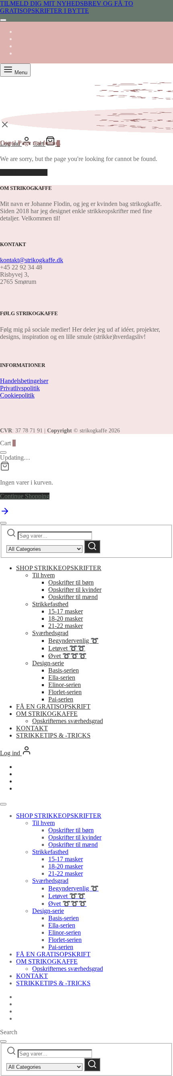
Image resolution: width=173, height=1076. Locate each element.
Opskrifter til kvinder (74, 589)
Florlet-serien (65, 692)
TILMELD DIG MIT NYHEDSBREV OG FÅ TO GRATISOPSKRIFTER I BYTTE (66, 7)
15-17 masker (65, 611)
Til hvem (43, 575)
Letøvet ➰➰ (66, 648)
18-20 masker (65, 618)
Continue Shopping (24, 496)
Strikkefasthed (50, 604)
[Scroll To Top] (5, 513)
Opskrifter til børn (71, 582)
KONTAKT (32, 728)
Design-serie (48, 663)
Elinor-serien (64, 684)
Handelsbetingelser (24, 380)
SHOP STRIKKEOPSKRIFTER (58, 567)
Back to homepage (23, 172)
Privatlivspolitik (20, 388)
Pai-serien (60, 699)
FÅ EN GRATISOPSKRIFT (53, 706)
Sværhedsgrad (50, 633)
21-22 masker (65, 625)
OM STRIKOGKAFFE (47, 713)
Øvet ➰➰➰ (67, 655)
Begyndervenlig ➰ (73, 640)
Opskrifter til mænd (73, 596)
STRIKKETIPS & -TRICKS (53, 735)
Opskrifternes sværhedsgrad (67, 720)
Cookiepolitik (17, 395)
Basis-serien (63, 670)
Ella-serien (61, 677)
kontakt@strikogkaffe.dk (31, 260)
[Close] (3, 20)
